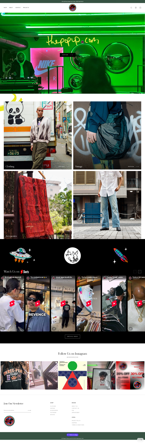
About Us (74, 406)
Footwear (53, 412)
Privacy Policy (76, 420)
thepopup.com (79, 438)
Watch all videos (72, 336)
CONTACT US (75, 408)
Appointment (76, 412)
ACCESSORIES (54, 410)
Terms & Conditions (78, 425)
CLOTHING (53, 406)
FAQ (73, 410)
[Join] (29, 410)
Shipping (74, 422)
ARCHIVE (52, 414)
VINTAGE (52, 408)
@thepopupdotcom (72, 357)
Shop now (65, 54)
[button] (140, 8)
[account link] (136, 8)
